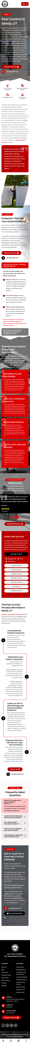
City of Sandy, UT (19, 877)
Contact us (14, 900)
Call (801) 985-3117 (12, 72)
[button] (12, 517)
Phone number (11, 1011)
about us (15, 902)
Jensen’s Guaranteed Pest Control (13, 614)
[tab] (16, 554)
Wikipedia (17, 879)
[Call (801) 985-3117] (3, 72)
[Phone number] (3, 1011)
